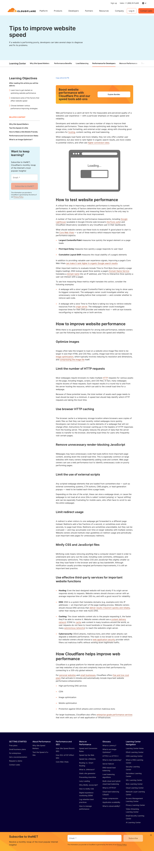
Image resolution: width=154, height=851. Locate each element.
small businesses (88, 675)
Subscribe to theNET (24, 186)
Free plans (13, 745)
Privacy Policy (18, 197)
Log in (131, 11)
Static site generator (87, 773)
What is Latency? (109, 745)
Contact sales (14, 765)
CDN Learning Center (134, 756)
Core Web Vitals (66, 232)
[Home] (22, 11)
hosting (71, 132)
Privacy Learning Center (135, 805)
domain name (73, 274)
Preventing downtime (87, 777)
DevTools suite (113, 222)
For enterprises (15, 753)
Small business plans (17, 749)
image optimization (64, 356)
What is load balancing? (112, 760)
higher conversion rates (98, 142)
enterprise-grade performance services (114, 714)
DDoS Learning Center (134, 752)
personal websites (67, 675)
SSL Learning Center (134, 780)
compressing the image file (72, 359)
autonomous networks (74, 628)
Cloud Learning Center (135, 788)
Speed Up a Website (87, 759)
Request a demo (15, 761)
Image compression (110, 798)
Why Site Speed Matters (39, 63)
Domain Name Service (119, 271)
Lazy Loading (84, 781)
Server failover (108, 764)
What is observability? (111, 806)
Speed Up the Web (86, 755)
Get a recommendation (18, 757)
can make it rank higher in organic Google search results (92, 263)
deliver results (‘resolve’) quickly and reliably (110, 608)
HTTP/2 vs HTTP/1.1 (111, 756)
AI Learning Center (133, 822)
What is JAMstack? (87, 769)
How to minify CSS (86, 789)
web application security (104, 639)
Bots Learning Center (134, 784)
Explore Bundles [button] (114, 94)
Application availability (111, 802)
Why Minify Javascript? (88, 785)
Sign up (114, 3)
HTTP (105, 378)
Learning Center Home (135, 748)
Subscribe (133, 838)
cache (78, 622)
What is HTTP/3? (109, 788)
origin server (81, 306)
